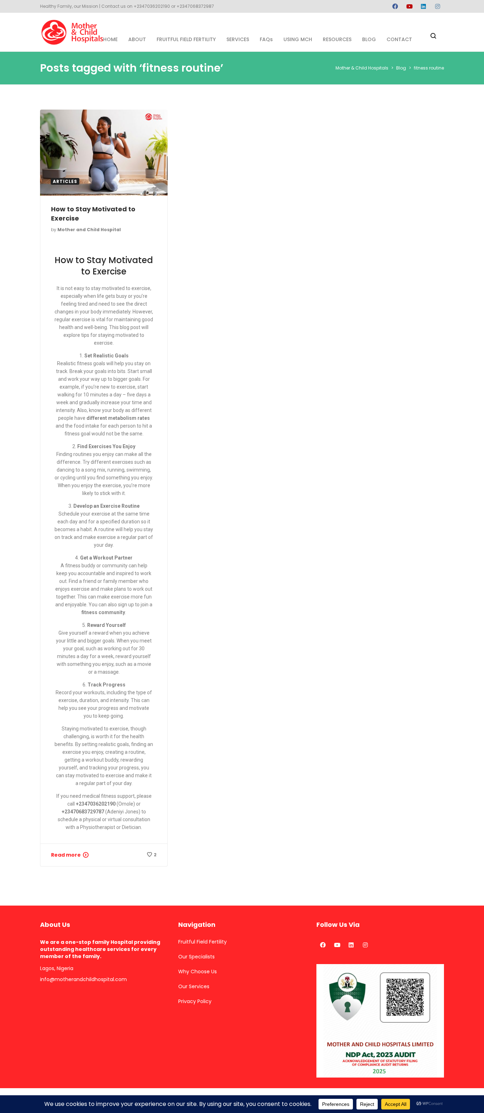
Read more (66, 854)
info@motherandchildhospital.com (83, 979)
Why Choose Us (197, 971)
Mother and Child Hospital (89, 230)
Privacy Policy (195, 1001)
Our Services (193, 986)
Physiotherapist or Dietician (110, 827)
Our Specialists (196, 956)
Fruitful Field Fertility (202, 941)
